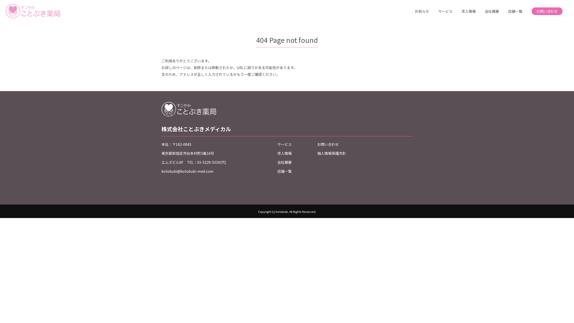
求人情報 (468, 11)
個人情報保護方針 (331, 153)
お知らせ (422, 11)
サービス (445, 11)
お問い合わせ (547, 11)
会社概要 (492, 11)
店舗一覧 (515, 11)
